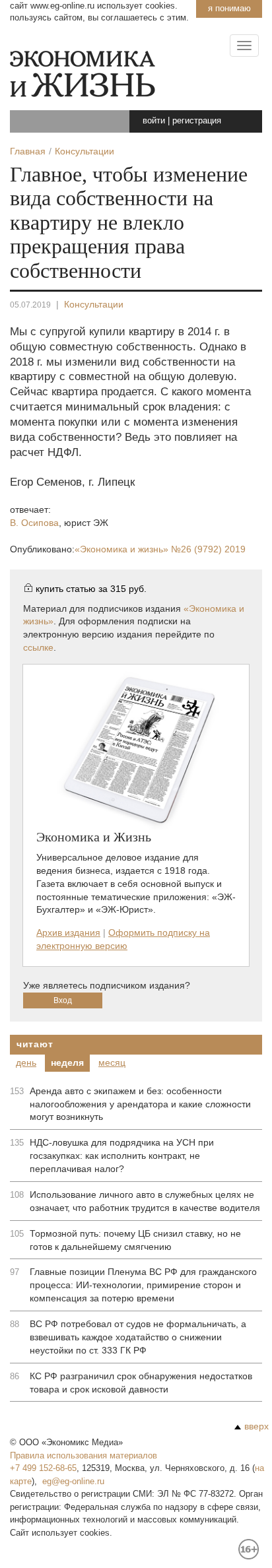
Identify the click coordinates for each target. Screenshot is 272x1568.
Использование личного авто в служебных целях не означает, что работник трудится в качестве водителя (145, 1201)
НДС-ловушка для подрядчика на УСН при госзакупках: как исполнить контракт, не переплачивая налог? (122, 1155)
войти (154, 120)
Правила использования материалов (83, 1455)
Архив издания (68, 932)
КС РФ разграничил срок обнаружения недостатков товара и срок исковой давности (141, 1382)
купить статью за (91, 588)
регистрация (196, 120)
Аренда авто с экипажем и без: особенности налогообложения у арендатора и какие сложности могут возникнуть (140, 1104)
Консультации (93, 304)
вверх (256, 1426)
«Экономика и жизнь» (160, 549)
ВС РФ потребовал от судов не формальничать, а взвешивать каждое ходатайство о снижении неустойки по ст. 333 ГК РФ (138, 1337)
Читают (35, 1044)
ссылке (38, 647)
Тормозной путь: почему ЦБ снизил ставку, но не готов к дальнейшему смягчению (135, 1240)
